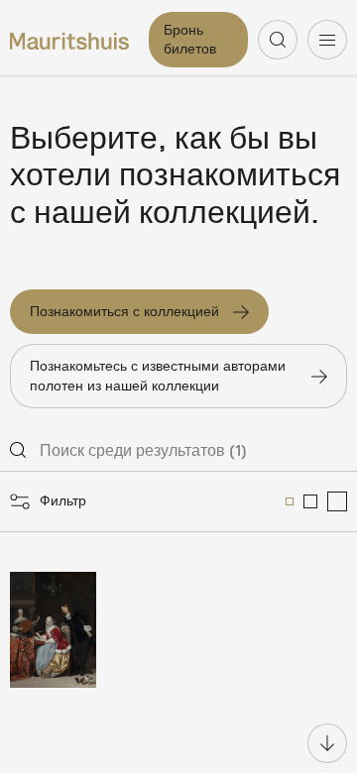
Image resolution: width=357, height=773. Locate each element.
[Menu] (327, 39)
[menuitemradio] (290, 501)
